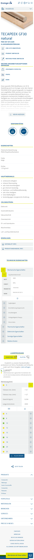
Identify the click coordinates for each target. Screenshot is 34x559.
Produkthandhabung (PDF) (14, 248)
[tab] (17, 270)
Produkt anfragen (12, 53)
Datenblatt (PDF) (10, 244)
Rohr (7, 80)
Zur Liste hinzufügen (13, 48)
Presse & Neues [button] (7, 523)
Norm (5, 293)
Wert (5, 279)
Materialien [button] (6, 504)
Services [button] (4, 514)
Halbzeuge (10, 9)
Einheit (6, 284)
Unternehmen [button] (6, 519)
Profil (8, 74)
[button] (31, 3)
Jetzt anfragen (25, 367)
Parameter (7, 289)
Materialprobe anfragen (15, 58)
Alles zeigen (18, 456)
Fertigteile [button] (5, 499)
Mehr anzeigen (18, 114)
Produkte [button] (5, 475)
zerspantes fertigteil (13, 69)
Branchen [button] (5, 509)
